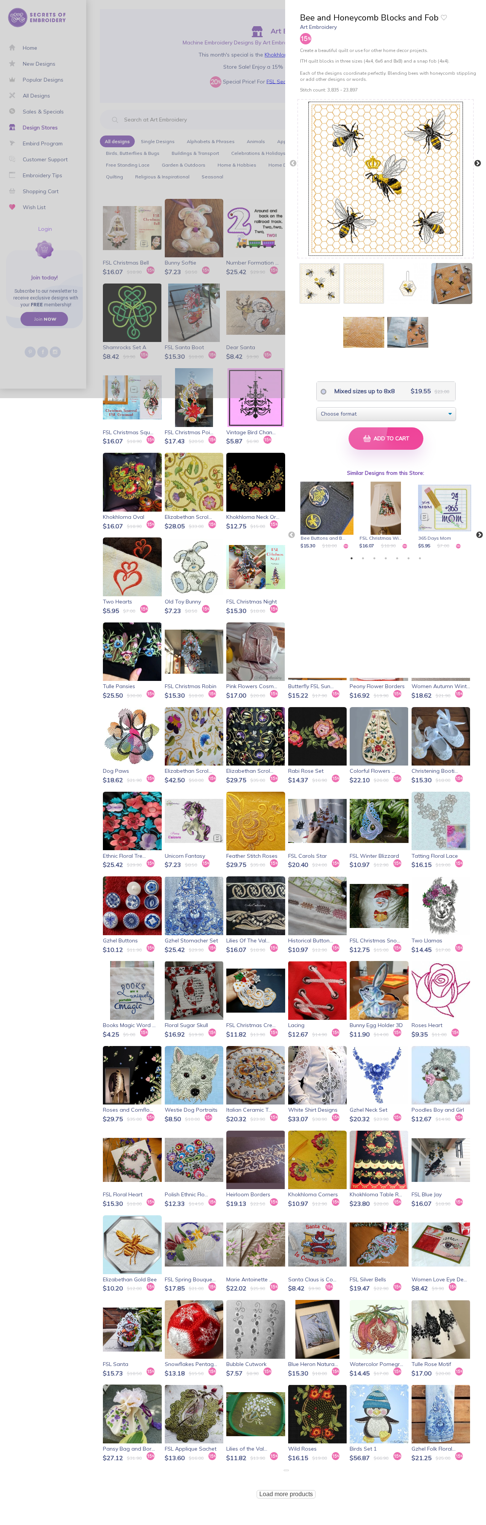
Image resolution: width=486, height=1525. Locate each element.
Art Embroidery (318, 27)
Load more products (286, 1494)
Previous (293, 163)
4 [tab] (386, 558)
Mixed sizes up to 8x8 (364, 391)
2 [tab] (363, 558)
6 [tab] (408, 558)
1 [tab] (351, 558)
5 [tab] (397, 558)
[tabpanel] (328, 516)
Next (477, 163)
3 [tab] (374, 558)
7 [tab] (420, 558)
